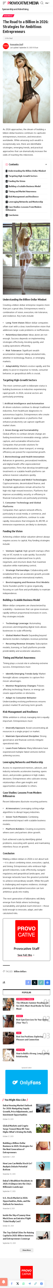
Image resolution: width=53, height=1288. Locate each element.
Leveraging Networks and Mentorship (25, 202)
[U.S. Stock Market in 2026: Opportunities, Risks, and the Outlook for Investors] (43, 1200)
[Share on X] (18, 1284)
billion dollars (20, 971)
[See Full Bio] (33, 955)
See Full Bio (25, 955)
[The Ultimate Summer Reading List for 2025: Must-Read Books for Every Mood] (8, 1004)
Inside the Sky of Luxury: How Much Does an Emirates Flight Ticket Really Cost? (17, 1218)
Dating (20, 1050)
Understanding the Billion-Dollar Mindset (27, 171)
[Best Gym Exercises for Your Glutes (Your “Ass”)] (8, 1021)
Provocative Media (23, 3)
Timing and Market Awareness (22, 191)
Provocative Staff (16, 44)
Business (8, 16)
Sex (18, 1033)
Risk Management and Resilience (23, 196)
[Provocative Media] (26, 1272)
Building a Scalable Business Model (25, 186)
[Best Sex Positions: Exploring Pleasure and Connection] (8, 1038)
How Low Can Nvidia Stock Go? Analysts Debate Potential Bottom (17, 1166)
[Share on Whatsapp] (24, 1284)
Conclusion (13, 215)
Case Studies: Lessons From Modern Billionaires (23, 208)
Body (19, 1016)
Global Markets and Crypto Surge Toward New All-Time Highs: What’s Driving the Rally (17, 1128)
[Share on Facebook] (12, 1284)
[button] (5, 3)
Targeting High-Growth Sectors (22, 176)
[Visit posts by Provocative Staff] (6, 46)
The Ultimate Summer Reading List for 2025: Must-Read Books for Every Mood (33, 1006)
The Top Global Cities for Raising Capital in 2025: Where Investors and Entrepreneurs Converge (18, 1235)
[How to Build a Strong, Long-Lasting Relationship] (8, 1055)
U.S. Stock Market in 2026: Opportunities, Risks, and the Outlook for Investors (16, 1201)
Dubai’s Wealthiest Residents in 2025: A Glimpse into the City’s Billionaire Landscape (18, 1183)
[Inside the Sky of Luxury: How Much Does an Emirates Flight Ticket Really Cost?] (43, 1218)
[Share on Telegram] (30, 1284)
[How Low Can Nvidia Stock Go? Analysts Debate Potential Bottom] (43, 1166)
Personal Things (25, 999)
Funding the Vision (16, 181)
